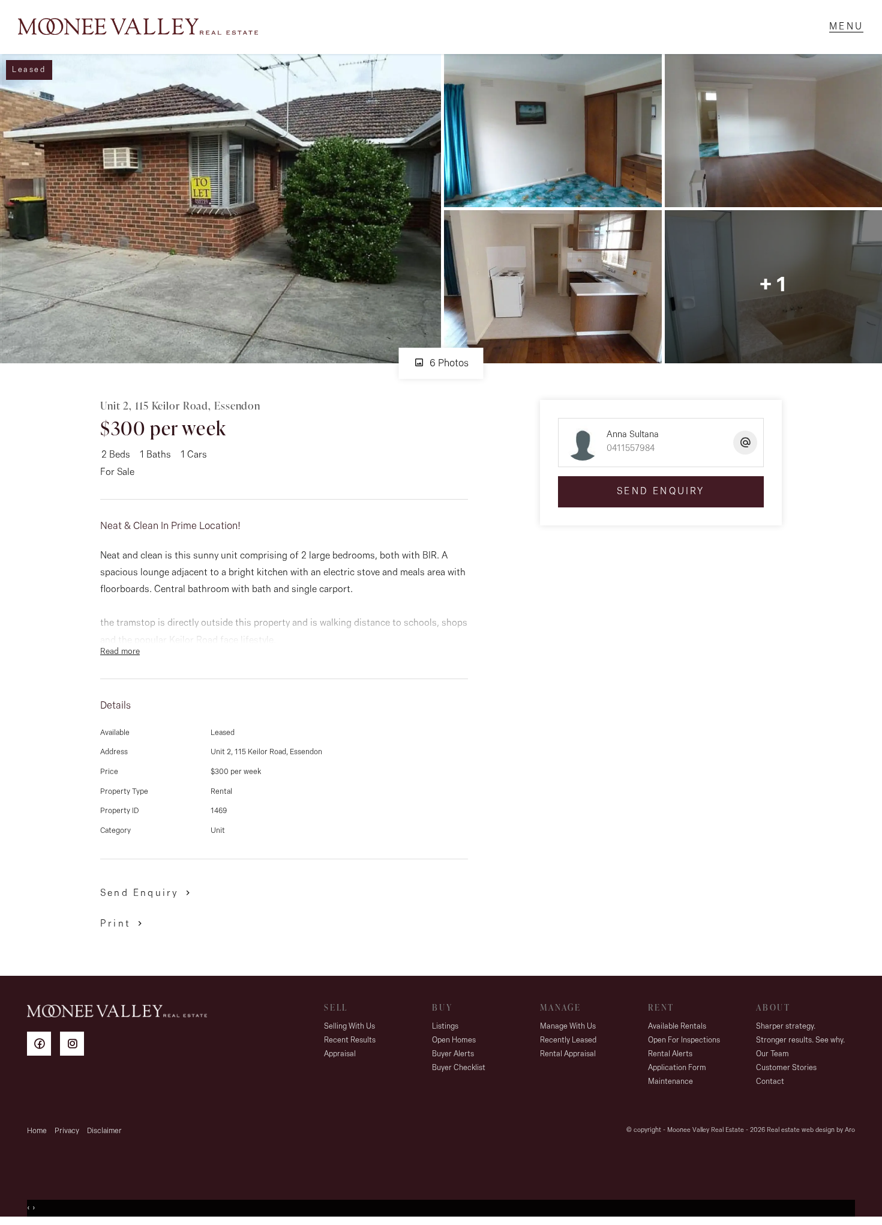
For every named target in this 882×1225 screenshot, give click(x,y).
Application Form (677, 1068)
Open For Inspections (684, 1040)
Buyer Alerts (453, 1054)
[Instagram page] (75, 1045)
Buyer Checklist (458, 1068)
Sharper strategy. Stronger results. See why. (800, 1033)
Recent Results (350, 1040)
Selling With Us (349, 1026)
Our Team (772, 1054)
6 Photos (448, 363)
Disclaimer (104, 1131)
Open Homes (454, 1040)
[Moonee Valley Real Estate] (138, 27)
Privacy (67, 1131)
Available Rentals (677, 1026)
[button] (123, 923)
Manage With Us (568, 1026)
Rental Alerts (670, 1054)
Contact (770, 1082)
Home (37, 1131)
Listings (445, 1026)
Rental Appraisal (568, 1054)
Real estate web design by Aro (811, 1130)
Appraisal (340, 1054)
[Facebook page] (43, 1045)
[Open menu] (846, 27)
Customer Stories (786, 1068)
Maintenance (670, 1082)
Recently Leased (568, 1040)
